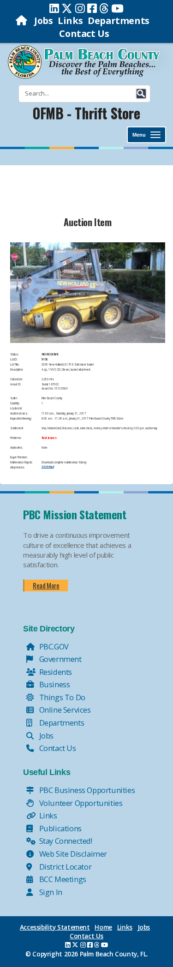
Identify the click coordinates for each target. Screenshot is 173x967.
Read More (46, 585)
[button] (141, 93)
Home (103, 927)
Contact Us (84, 33)
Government (59, 659)
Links (70, 20)
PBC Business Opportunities (86, 790)
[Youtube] (117, 8)
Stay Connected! (64, 840)
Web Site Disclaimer (72, 853)
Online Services (64, 709)
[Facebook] (92, 8)
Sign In (49, 892)
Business (53, 684)
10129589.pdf (48, 466)
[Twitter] (66, 8)
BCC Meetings (61, 879)
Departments (118, 20)
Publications (59, 828)
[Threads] (104, 8)
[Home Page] (22, 20)
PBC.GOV (53, 646)
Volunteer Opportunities (79, 803)
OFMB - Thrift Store (86, 112)
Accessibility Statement (55, 927)
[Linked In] (54, 8)
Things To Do (61, 697)
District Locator (64, 866)
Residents (54, 672)
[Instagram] (80, 8)
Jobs (43, 20)
